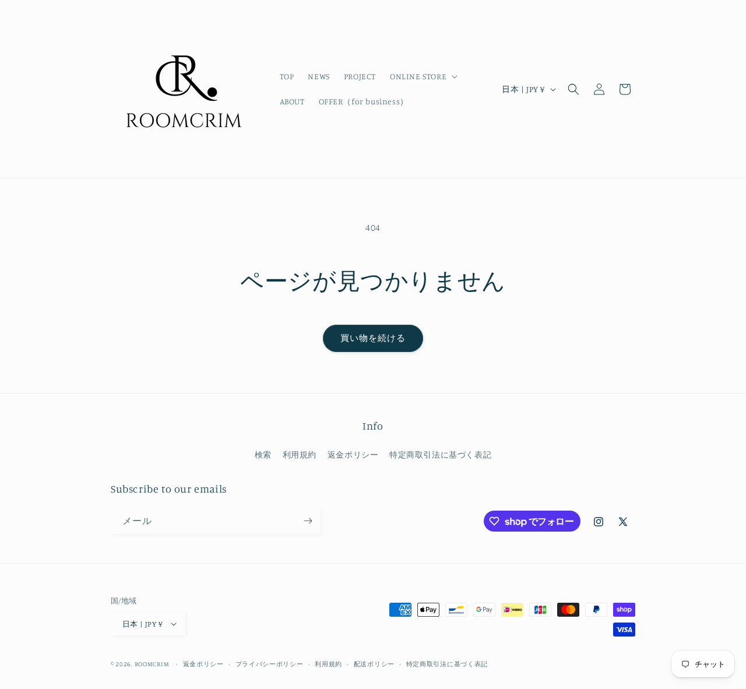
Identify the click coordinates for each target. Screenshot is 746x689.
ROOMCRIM (152, 664)
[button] (422, 76)
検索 (263, 454)
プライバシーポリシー (269, 664)
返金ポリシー (353, 454)
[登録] (308, 521)
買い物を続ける (373, 337)
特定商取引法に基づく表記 (440, 454)
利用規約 (299, 454)
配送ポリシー (374, 664)
